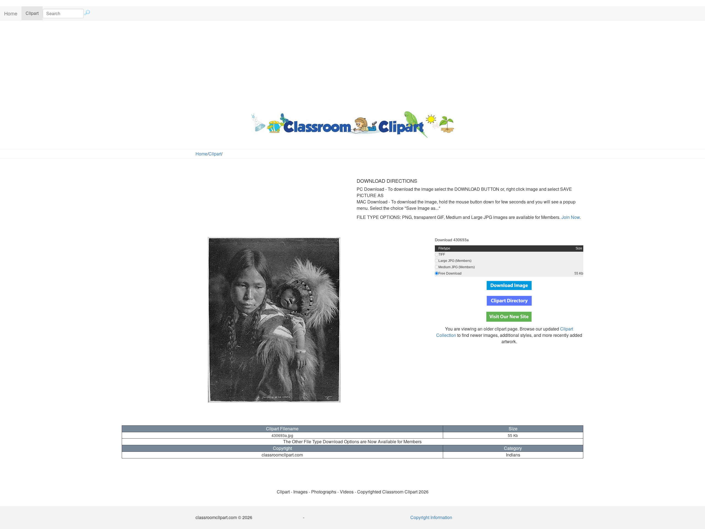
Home (10, 13)
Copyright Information (431, 517)
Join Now (570, 217)
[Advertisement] (352, 64)
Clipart (34, 13)
